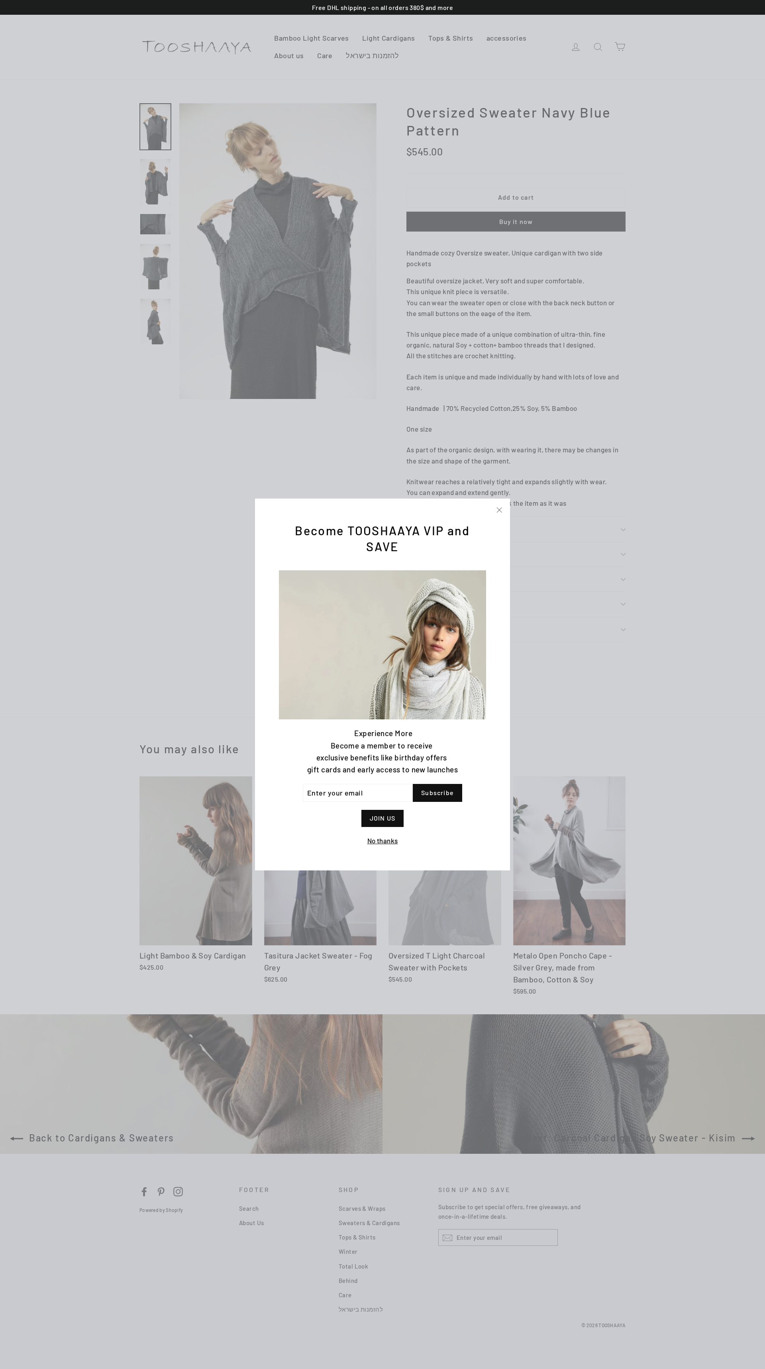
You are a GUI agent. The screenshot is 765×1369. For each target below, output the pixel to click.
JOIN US (382, 818)
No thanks (382, 841)
